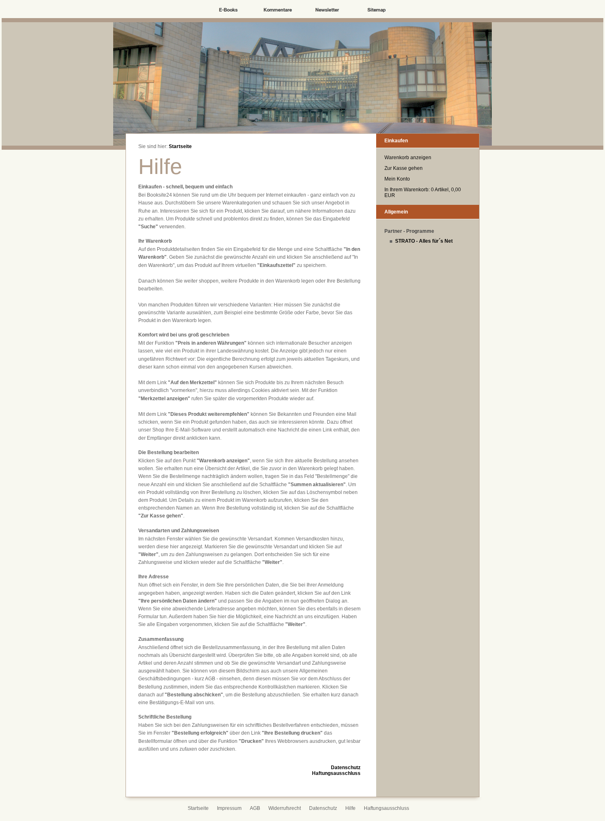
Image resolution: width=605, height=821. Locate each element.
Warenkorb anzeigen (407, 157)
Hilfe (350, 808)
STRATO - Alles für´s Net (424, 241)
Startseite (180, 146)
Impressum (229, 808)
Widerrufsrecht (284, 808)
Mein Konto (397, 179)
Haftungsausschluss (336, 773)
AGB (255, 808)
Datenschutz (346, 767)
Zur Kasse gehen (403, 168)
